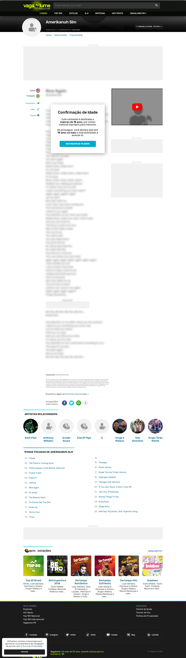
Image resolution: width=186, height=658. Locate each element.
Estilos (73, 13)
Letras (49, 35)
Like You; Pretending (108, 492)
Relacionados (60, 35)
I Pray (31, 517)
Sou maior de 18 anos (78, 144)
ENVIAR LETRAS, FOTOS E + (150, 26)
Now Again (34, 487)
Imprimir (33, 116)
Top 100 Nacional (31, 616)
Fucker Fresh (35, 473)
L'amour (32, 483)
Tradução (30, 96)
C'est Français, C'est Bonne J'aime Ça (47, 468)
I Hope (32, 458)
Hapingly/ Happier (107, 477)
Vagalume (37, 5)
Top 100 (58, 13)
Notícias (100, 13)
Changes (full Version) (109, 482)
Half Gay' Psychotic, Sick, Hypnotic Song (118, 511)
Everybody (104, 501)
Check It (33, 478)
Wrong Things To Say (109, 497)
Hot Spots (117, 13)
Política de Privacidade (147, 616)
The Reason (37, 497)
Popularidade (76, 35)
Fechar (24, 652)
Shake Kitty (104, 506)
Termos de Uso (143, 612)
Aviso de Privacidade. (33, 646)
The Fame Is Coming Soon (41, 463)
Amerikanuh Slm (61, 22)
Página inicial (51, 30)
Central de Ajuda (144, 609)
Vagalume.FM (137, 13)
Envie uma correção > (78, 394)
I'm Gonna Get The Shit (40, 502)
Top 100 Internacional (33, 619)
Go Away (33, 492)
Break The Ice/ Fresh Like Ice (112, 472)
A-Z (86, 13)
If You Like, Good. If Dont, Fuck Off (115, 487)
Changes (103, 462)
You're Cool (34, 512)
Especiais (27, 609)
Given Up (33, 507)
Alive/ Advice (105, 467)
